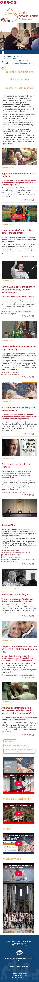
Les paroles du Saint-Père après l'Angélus (17, 311)
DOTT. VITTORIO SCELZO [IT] (12, 557)
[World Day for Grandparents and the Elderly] (18, 908)
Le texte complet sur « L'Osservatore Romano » (19, 675)
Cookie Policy (14, 966)
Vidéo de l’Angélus (9, 314)
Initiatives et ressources (11, 60)
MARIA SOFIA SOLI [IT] (10, 562)
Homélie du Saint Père (11, 372)
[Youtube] (11, 2)
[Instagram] (8, 2)
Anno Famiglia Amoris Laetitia (17, 745)
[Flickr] (15, 2)
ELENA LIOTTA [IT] (29, 559)
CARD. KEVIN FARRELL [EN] (12, 555)
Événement (11, 741)
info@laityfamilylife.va (19, 974)
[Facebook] (1, 2)
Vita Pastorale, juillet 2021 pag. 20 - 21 (15, 492)
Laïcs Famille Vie (9, 56)
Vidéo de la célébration (11, 375)
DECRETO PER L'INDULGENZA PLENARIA (16, 553)
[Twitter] (5, 2)
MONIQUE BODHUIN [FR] (11, 559)
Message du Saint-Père (11, 550)
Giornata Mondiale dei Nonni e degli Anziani (20, 751)
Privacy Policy (25, 966)
